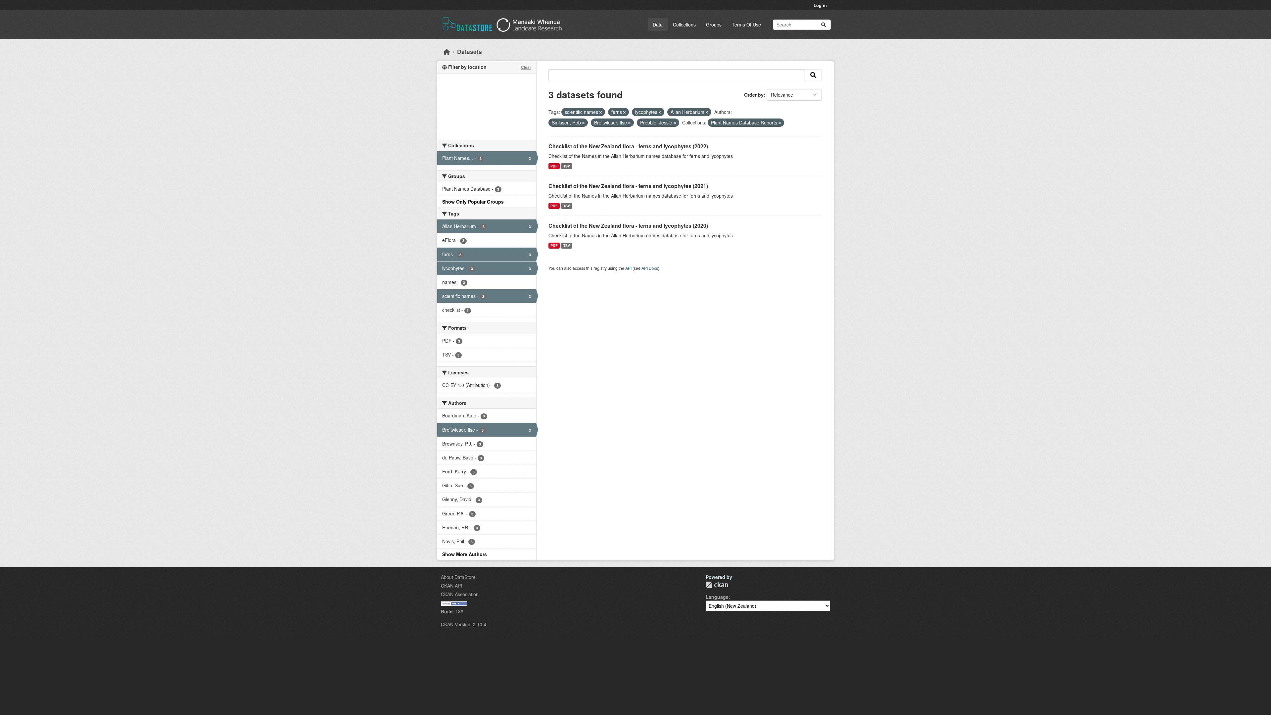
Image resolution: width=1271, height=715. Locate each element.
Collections (684, 24)
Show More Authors (464, 554)
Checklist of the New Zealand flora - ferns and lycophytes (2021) (628, 186)
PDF (553, 166)
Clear (526, 67)
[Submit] (823, 25)
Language (717, 597)
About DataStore (458, 577)
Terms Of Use (746, 24)
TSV (566, 166)
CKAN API (451, 585)
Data (658, 24)
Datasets (469, 51)
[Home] (447, 51)
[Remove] (600, 112)
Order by (754, 94)
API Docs (649, 268)
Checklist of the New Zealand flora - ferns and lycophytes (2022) (628, 146)
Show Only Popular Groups (473, 201)
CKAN (717, 584)
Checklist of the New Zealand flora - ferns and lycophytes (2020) (628, 225)
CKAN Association (460, 594)
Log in (820, 5)
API (628, 268)
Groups (714, 24)
